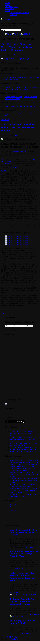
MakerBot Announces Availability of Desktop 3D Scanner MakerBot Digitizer (21, 88)
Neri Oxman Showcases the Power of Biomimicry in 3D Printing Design (23, 450)
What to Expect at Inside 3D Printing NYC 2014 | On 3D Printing (23, 469)
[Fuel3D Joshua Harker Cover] (16, 236)
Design (12, 509)
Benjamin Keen (15, 478)
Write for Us (9, 9)
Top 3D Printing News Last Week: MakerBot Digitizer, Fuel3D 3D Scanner (16, 47)
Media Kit (13, 15)
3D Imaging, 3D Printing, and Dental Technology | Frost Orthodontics (23, 485)
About (7, 11)
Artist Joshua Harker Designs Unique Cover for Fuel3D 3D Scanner (18, 127)
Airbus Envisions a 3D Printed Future (23, 447)
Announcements (15, 507)
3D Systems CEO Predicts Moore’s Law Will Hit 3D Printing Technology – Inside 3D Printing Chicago (24, 489)
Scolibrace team (15, 494)
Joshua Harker (6, 163)
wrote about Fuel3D (19, 151)
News (16, 55)
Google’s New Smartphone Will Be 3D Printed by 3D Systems (23, 465)
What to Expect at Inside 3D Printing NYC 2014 (23, 621)
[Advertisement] (22, 351)
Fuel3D (3, 159)
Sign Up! (29, 326)
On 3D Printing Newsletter (19, 13)
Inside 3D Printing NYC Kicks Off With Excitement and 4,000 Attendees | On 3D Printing (24, 462)
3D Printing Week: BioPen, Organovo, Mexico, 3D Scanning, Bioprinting (22, 601)
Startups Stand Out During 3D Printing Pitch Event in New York (23, 444)
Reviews (13, 519)
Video (7, 5)
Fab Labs (13, 513)
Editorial (13, 511)
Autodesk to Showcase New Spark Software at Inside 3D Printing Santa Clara (22, 439)
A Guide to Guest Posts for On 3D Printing (23, 495)
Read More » (30, 547)
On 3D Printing (12, 637)
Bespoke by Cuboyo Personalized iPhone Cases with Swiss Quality (24, 480)
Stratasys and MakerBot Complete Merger (20, 106)
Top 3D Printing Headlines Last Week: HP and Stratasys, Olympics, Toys (24, 553)
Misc (11, 515)
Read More (5, 120)
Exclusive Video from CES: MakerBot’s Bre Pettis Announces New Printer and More (23, 576)
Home (7, 3)
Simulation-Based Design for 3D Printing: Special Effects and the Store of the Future (24, 474)
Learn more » (26, 330)
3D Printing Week (11, 7)
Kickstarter (14, 167)
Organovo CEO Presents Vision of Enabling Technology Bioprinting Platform (22, 433)
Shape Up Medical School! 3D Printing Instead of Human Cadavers (23, 532)
